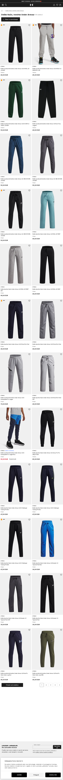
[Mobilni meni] (3, 5)
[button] (59, 685)
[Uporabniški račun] (54, 5)
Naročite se (57, 747)
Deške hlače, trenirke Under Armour (14, 10)
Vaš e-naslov (37, 744)
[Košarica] (60, 5)
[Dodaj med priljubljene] (29, 25)
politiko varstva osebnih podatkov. (44, 752)
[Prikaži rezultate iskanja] (6, 5)
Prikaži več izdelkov (12, 685)
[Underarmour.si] (31, 5)
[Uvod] (2, 10)
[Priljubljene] (57, 5)
